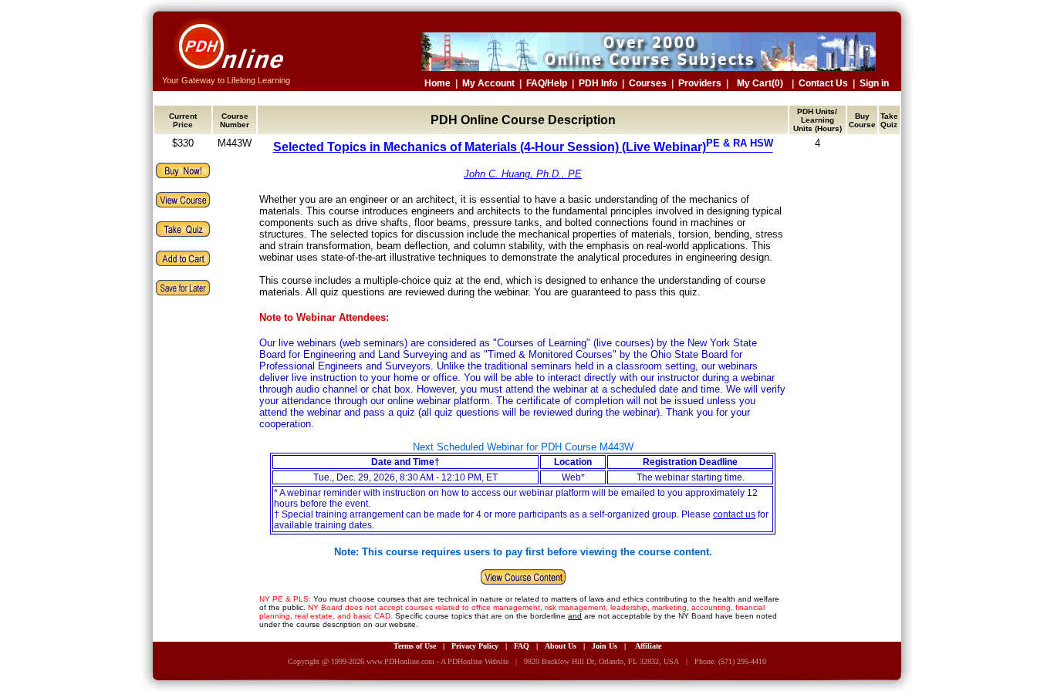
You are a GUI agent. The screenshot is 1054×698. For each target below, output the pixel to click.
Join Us (604, 646)
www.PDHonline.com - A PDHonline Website (437, 661)
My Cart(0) (760, 83)
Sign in (874, 83)
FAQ (521, 646)
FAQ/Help (546, 83)
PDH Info (598, 83)
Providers (699, 83)
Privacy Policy (474, 646)
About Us (560, 646)
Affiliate (648, 646)
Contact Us (823, 83)
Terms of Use (415, 646)
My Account (488, 83)
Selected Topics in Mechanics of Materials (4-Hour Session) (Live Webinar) (523, 146)
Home (437, 83)
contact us (734, 514)
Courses (648, 83)
